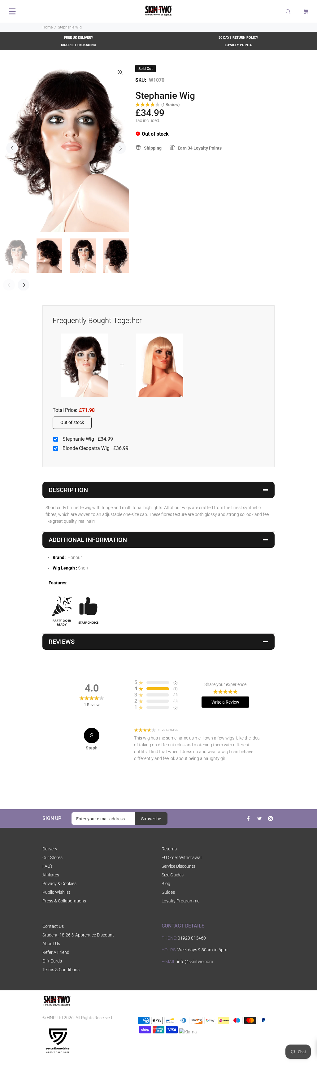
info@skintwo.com (195, 961)
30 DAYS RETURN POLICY (238, 38)
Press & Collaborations (64, 900)
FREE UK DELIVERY (78, 38)
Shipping (153, 148)
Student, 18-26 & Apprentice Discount (78, 934)
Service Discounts (178, 866)
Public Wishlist (56, 892)
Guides (168, 892)
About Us (51, 943)
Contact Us (53, 926)
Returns (169, 848)
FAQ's (47, 866)
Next (120, 148)
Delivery (49, 848)
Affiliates (50, 874)
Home (47, 27)
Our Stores (52, 857)
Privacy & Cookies (59, 883)
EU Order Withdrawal (182, 857)
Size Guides (173, 874)
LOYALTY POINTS (238, 45)
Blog (166, 883)
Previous (12, 148)
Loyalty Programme (180, 900)
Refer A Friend (55, 952)
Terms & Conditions (61, 969)
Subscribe (151, 818)
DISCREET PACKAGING (78, 45)
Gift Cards (52, 960)
